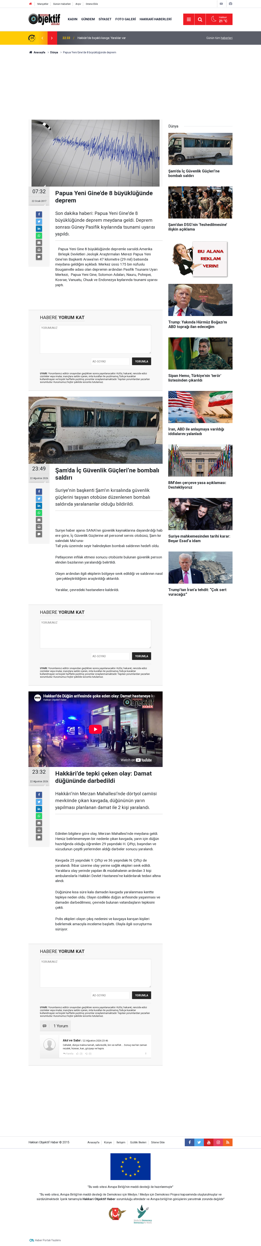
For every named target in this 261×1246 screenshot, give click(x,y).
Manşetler (42, 3)
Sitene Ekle (92, 3)
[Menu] (188, 19)
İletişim (121, 1142)
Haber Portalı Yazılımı (48, 1240)
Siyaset (105, 19)
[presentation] (42, 38)
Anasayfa (93, 1142)
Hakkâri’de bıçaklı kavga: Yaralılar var (101, 38)
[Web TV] (221, 4)
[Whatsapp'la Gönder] (39, 236)
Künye (108, 1142)
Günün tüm (219, 38)
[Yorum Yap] (39, 257)
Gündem (88, 19)
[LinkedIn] (39, 229)
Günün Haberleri (62, 3)
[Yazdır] (39, 250)
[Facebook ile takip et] (189, 1142)
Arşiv (78, 3)
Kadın (72, 19)
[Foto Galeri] (230, 4)
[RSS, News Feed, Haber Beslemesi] (228, 1142)
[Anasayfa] (30, 3)
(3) (81, 1053)
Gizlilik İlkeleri (138, 1142)
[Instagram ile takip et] (218, 1142)
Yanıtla (69, 1053)
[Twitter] (39, 221)
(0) (90, 1053)
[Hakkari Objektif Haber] (44, 19)
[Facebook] (39, 214)
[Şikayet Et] (145, 1053)
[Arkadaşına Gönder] (39, 243)
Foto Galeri (125, 19)
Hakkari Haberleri (156, 19)
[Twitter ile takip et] (199, 1142)
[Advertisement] (130, 87)
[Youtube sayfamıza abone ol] (208, 1142)
